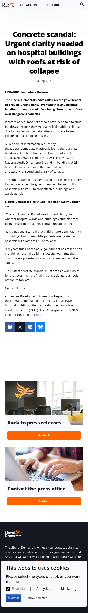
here (39, 315)
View (44, 411)
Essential (19, 588)
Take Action (27, 5)
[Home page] (8, 4)
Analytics (43, 588)
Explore (53, 5)
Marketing (69, 588)
